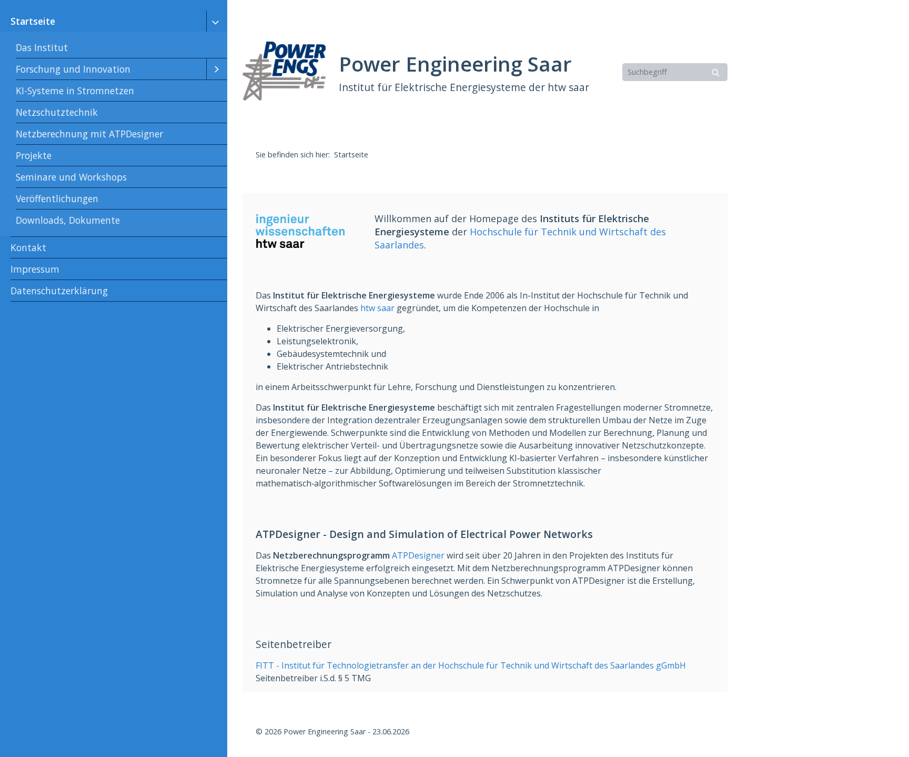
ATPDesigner (418, 555)
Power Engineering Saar (455, 63)
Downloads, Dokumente (68, 220)
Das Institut (42, 47)
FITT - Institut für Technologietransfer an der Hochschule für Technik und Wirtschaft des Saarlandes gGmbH (471, 665)
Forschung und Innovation (73, 69)
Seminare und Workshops (71, 177)
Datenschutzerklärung (59, 290)
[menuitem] (113, 124)
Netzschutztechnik (57, 112)
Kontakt (28, 247)
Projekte (34, 155)
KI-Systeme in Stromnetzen (75, 90)
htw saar (377, 308)
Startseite (33, 21)
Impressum (35, 269)
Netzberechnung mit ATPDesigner (89, 133)
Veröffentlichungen (57, 198)
